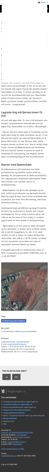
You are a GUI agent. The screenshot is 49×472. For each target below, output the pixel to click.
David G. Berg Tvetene (21, 437)
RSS (5, 424)
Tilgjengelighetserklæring (13, 413)
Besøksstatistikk (10, 418)
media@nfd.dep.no (8, 456)
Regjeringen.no (17, 391)
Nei (16, 377)
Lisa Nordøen (21, 435)
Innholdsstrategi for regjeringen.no (17, 404)
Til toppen (24, 362)
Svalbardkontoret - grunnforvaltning (15, 342)
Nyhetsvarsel (8, 421)
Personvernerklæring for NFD (12, 449)
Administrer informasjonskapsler (16, 410)
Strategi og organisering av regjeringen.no (20, 402)
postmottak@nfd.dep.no (16, 344)
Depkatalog (17, 444)
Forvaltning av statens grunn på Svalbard (20, 331)
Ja (6, 377)
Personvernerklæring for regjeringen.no (19, 407)
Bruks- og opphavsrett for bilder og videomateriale (24, 415)
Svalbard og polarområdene (13, 321)
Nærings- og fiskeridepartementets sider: (17, 432)
